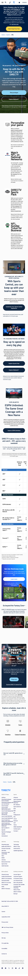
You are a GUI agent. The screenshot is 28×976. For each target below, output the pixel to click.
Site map (4, 938)
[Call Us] (10, 2)
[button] (2, 2)
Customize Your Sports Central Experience (14, 307)
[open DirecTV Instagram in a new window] (12, 968)
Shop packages (14, 92)
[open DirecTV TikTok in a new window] (19, 968)
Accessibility (4, 948)
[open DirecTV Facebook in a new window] (5, 968)
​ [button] (16, 674)
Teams (20, 725)
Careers (3, 911)
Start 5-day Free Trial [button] (14, 29)
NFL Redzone (16, 206)
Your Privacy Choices (8, 927)
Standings (7, 734)
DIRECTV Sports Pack (16, 211)
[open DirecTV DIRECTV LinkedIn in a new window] (2, 968)
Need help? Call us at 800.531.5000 (10, 901)
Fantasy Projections (20, 734)
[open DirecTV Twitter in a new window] (9, 968)
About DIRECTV (5, 906)
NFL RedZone (14, 174)
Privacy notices (5, 932)
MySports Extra (10, 358)
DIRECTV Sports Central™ (17, 130)
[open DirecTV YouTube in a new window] (15, 968)
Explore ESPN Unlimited (14, 430)
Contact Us (4, 953)
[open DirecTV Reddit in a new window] (22, 968)
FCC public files (5, 943)
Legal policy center (6, 917)
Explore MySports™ (14, 99)
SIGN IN (24, 2)
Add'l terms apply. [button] (15, 24)
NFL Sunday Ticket (16, 240)
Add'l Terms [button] (20, 694)
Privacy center (5, 922)
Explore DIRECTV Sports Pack (14, 684)
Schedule (7, 725)
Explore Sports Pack (14, 363)
